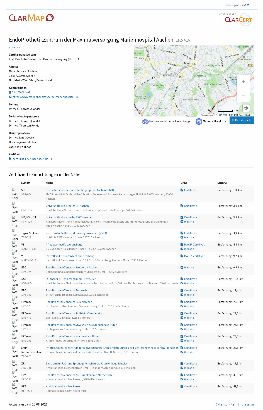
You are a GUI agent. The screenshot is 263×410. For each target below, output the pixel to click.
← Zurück (14, 47)
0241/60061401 (20, 92)
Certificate (190, 190)
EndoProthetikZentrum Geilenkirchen (69, 302)
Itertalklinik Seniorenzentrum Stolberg (70, 256)
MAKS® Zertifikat (194, 244)
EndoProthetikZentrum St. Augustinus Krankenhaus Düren (82, 324)
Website (188, 221)
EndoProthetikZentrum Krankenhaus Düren (73, 336)
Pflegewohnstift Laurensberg (64, 244)
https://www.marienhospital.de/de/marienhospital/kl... (45, 97)
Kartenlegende (243, 120)
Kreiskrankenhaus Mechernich (64, 386)
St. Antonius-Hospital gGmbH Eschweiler (71, 279)
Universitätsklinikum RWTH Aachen (67, 206)
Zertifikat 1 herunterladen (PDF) (31, 159)
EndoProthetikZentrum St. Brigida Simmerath (74, 313)
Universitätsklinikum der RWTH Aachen (70, 217)
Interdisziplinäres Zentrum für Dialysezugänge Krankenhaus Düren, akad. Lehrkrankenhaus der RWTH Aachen (112, 347)
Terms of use (207, 115)
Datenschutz (225, 404)
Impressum (246, 404)
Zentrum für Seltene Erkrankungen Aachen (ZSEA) (77, 233)
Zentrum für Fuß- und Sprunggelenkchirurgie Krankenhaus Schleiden (88, 363)
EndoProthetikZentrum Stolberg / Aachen (72, 267)
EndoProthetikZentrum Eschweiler (67, 290)
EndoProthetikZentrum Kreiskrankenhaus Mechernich (79, 375)
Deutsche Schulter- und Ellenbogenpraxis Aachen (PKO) (80, 190)
